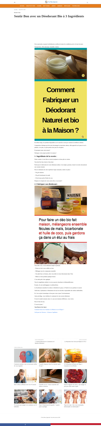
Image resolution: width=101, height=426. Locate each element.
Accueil (22, 5)
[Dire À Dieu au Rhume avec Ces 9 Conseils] (25, 376)
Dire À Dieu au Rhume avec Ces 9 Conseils (25, 384)
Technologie (76, 5)
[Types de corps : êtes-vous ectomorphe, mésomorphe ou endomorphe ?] (75, 396)
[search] (87, 2)
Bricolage (67, 5)
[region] (50, 29)
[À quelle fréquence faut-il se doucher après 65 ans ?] (50, 356)
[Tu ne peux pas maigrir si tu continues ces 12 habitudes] (25, 396)
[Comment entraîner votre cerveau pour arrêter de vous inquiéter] (25, 356)
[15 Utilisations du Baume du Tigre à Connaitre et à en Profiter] (75, 356)
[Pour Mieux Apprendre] (51, 2)
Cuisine (39, 5)
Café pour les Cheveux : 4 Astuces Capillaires (45, 312)
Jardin (53, 5)
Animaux (59, 5)
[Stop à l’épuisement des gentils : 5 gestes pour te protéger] (50, 396)
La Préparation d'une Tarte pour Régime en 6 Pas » (75, 341)
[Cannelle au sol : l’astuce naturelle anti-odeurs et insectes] (50, 376)
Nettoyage (46, 5)
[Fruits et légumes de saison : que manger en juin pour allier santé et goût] (75, 376)
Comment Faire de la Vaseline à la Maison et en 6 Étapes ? (49, 309)
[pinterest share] (75, 424)
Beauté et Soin (30, 5)
